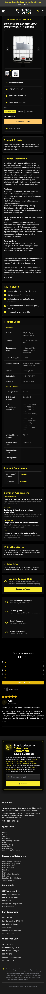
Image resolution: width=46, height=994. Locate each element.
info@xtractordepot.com (12, 904)
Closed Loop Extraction (11, 862)
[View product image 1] (7, 73)
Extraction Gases (9, 866)
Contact (5, 836)
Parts (4, 872)
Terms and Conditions (11, 851)
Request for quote (23, 122)
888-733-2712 (23, 4)
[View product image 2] (15, 73)
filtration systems (23, 763)
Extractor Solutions (9, 868)
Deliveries (6, 838)
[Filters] (4, 689)
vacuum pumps (11, 763)
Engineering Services (11, 841)
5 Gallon (20, 111)
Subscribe (23, 784)
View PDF (23, 474)
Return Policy (7, 849)
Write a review (23, 682)
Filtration (5, 870)
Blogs (4, 834)
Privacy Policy (7, 845)
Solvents (5, 876)
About (4, 832)
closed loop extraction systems (24, 761)
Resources (6, 847)
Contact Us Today (23, 589)
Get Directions (8, 907)
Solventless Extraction (11, 874)
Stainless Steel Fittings (11, 878)
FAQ (4, 843)
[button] (42, 11)
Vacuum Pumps (8, 880)
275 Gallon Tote (10, 111)
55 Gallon (29, 111)
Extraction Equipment (11, 864)
